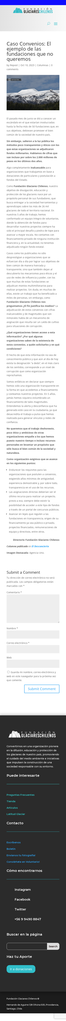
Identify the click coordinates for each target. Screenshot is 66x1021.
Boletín (11, 848)
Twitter (20, 909)
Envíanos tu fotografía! (21, 855)
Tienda (11, 801)
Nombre (12, 628)
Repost (14, 65)
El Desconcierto (40, 546)
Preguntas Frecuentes (21, 794)
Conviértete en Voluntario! (23, 861)
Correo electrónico (18, 643)
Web (9, 657)
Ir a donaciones (21, 969)
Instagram (23, 890)
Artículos (12, 807)
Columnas (42, 65)
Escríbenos (14, 842)
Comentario (14, 592)
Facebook (22, 899)
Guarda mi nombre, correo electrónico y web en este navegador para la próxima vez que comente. (31, 676)
